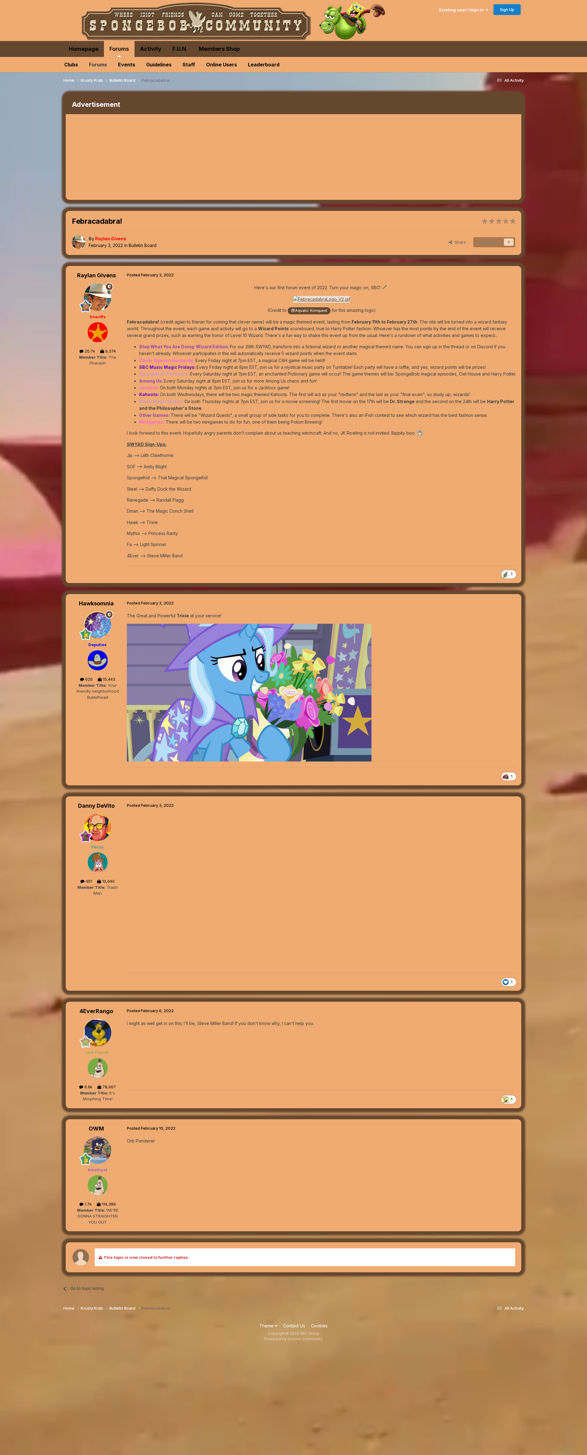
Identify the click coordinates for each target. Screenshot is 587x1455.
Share (459, 242)
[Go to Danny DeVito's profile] (97, 827)
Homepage (83, 49)
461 (88, 881)
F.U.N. (180, 49)
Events (126, 65)
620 (88, 679)
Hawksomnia (96, 603)
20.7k (89, 351)
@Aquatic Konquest (309, 310)
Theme (267, 1325)
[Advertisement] (177, 157)
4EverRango (96, 1011)
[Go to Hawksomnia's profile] (97, 625)
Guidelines (159, 65)
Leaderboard (263, 65)
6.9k (87, 1086)
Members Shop (219, 49)
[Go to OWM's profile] (97, 1150)
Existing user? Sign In (462, 9)
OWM (96, 1128)
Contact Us (294, 1325)
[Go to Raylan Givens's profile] (78, 242)
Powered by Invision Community (293, 1339)
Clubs (71, 65)
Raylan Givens (96, 275)
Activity (150, 49)
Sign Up (507, 9)
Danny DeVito (96, 805)
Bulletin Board (143, 245)
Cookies (319, 1325)
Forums (119, 49)
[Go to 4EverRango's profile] (97, 1032)
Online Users (221, 65)
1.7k (87, 1204)
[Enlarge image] (321, 298)
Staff (189, 65)
